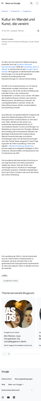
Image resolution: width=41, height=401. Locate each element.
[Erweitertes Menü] (37, 3)
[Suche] (31, 3)
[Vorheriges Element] (4, 353)
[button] (38, 30)
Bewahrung (29, 146)
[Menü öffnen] (2, 3)
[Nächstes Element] (9, 353)
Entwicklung (19, 146)
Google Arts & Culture (11, 281)
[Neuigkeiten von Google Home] (13, 3)
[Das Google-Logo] (5, 372)
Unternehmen (15, 11)
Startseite (5, 11)
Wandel (12, 146)
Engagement (27, 11)
